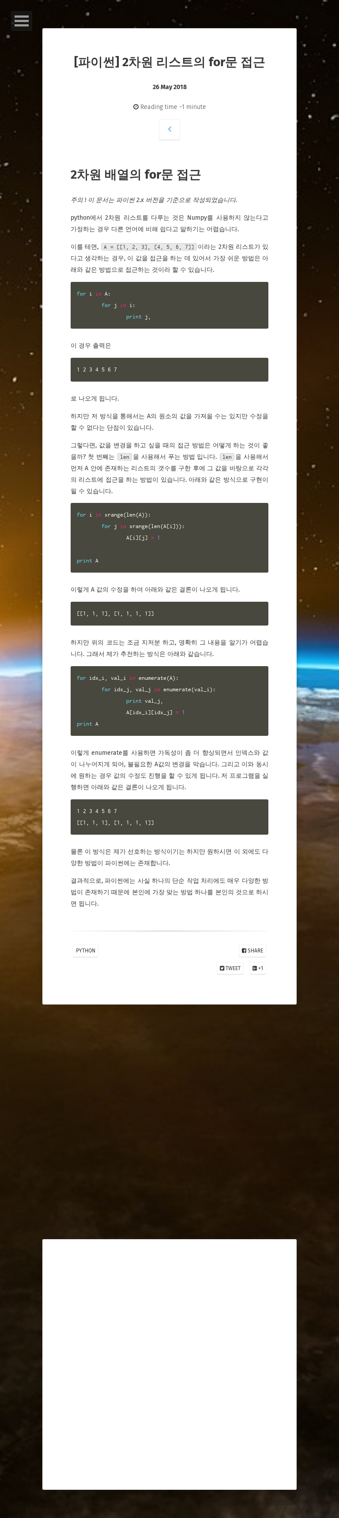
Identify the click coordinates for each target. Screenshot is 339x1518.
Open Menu (21, 21)
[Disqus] (169, 1143)
